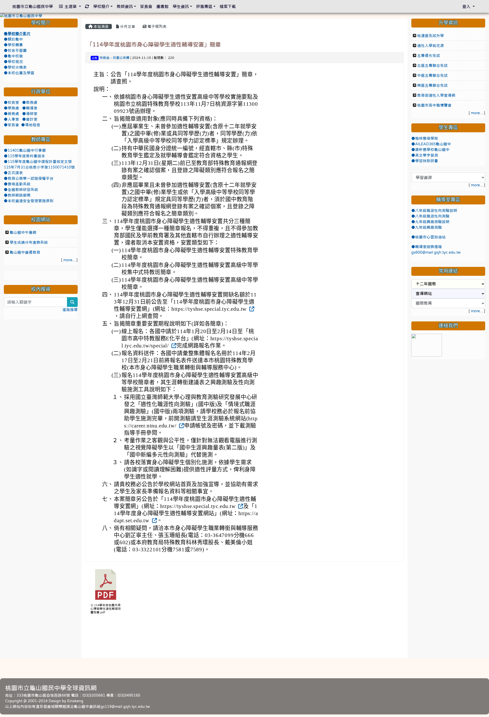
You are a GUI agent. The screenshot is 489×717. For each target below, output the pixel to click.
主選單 (70, 6)
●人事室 (12, 119)
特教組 (105, 57)
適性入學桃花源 (430, 45)
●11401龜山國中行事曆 (25, 150)
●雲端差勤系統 (17, 184)
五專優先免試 (428, 55)
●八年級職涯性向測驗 (430, 216)
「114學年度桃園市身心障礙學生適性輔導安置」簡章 (154, 44)
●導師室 (29, 113)
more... (69, 260)
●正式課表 (13, 173)
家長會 (146, 6)
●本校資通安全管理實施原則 (28, 201)
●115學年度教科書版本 (24, 156)
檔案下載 (228, 6)
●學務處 (12, 108)
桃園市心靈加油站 (430, 237)
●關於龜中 (13, 39)
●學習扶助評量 (424, 161)
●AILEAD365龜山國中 (431, 144)
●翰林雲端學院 (424, 138)
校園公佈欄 (121, 57)
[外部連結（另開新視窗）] (251, 308)
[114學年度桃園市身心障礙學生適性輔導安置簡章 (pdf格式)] (105, 584)
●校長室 (12, 102)
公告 (94, 58)
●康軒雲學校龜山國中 (430, 149)
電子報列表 (156, 26)
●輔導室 (29, 108)
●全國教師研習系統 (21, 189)
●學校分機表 (15, 67)
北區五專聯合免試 (432, 65)
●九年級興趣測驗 (426, 227)
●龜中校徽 (13, 56)
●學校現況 (13, 61)
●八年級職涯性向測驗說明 (434, 210)
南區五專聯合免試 (432, 85)
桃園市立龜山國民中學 (32, 6)
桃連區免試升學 (430, 35)
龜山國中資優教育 (25, 252)
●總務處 (12, 113)
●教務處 (29, 102)
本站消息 (100, 26)
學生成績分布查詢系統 (29, 242)
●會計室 (29, 119)
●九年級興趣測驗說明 (430, 222)
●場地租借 (30, 125)
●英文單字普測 (424, 155)
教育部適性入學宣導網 (436, 95)
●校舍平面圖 (15, 50)
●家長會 (11, 125)
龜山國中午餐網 (23, 232)
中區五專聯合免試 (432, 75)
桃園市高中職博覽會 (434, 105)
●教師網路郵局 (17, 195)
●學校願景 (13, 45)
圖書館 (162, 6)
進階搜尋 (70, 309)
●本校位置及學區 (19, 73)
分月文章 (127, 26)
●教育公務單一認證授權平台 (28, 178)
